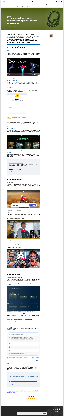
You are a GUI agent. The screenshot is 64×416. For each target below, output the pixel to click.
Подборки (9, 26)
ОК (44, 413)
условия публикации (12, 391)
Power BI (10, 171)
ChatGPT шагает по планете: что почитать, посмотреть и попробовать (23, 378)
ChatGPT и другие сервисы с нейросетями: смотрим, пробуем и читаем (23, 376)
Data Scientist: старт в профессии (16, 163)
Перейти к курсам (35, 1)
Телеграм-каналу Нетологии (11, 392)
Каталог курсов (26, 410)
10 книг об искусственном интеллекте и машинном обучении (21, 384)
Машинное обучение (13, 167)
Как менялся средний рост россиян (14, 313)
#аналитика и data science (17, 26)
